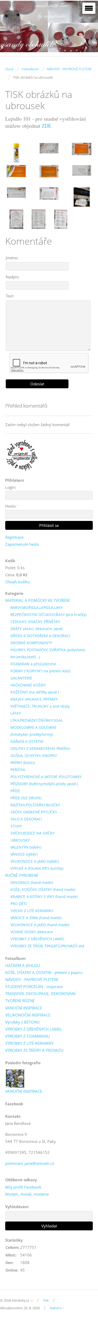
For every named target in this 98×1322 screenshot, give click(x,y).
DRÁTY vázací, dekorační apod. (37, 628)
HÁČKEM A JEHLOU (22, 965)
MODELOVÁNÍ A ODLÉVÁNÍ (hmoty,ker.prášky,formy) (33, 731)
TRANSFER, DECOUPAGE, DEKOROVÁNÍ (40, 993)
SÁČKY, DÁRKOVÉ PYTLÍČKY (33, 811)
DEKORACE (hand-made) (31, 882)
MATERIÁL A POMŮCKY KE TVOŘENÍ (37, 600)
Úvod (9, 69)
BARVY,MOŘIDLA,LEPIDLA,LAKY (36, 607)
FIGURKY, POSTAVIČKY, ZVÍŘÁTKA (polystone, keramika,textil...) (48, 653)
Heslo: (10, 506)
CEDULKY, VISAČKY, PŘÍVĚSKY (35, 621)
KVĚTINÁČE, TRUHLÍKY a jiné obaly (40, 706)
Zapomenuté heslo (22, 544)
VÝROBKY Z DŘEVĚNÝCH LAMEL (37, 938)
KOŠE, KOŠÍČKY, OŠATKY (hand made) (42, 889)
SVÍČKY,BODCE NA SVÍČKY (32, 833)
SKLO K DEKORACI (26, 818)
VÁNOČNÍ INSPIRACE (23, 1007)
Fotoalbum (30, 69)
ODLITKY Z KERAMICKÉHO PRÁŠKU (40, 748)
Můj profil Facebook (23, 1187)
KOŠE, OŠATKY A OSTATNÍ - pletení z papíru (44, 972)
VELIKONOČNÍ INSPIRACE (27, 1015)
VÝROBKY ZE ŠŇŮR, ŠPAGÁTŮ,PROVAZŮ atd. (47, 945)
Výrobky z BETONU (22, 1022)
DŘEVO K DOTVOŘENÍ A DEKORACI (40, 635)
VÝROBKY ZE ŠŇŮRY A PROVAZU (34, 1050)
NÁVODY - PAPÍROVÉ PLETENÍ (69, 69)
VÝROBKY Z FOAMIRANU (27, 1036)
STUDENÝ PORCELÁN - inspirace (34, 986)
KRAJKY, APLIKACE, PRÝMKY (34, 699)
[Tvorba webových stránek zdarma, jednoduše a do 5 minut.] (32, 1300)
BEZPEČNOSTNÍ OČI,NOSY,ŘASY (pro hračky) (48, 614)
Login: (10, 487)
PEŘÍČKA (17, 769)
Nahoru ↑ (57, 1308)
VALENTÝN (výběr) (25, 847)
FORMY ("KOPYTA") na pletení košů (40, 670)
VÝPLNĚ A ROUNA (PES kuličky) (36, 868)
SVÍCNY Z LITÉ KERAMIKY (31, 910)
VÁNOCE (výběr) (24, 854)
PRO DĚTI (18, 903)
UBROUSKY (20, 840)
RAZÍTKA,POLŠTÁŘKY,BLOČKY (35, 804)
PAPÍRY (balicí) (22, 762)
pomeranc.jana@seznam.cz (29, 1163)
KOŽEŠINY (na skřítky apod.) (34, 692)
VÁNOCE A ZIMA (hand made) (35, 917)
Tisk (46, 1300)
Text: (10, 295)
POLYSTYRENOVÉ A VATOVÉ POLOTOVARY (46, 776)
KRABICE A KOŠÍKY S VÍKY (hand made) (44, 896)
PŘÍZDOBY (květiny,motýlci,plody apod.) (44, 783)
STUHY (16, 826)
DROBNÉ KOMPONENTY (31, 642)
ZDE (46, 125)
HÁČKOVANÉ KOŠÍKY (28, 685)
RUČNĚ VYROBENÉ (21, 875)
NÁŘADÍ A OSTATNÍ (26, 741)
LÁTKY (15, 713)
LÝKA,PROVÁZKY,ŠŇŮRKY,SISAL (36, 720)
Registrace (14, 537)
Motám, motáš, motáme (27, 1194)
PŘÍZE (15, 790)
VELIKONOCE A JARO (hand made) (39, 924)
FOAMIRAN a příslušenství (33, 663)
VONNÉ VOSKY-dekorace (31, 931)
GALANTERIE (21, 677)
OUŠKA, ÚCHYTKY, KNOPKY (33, 755)
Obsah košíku (17, 581)
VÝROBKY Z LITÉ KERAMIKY (29, 1043)
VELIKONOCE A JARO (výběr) (34, 861)
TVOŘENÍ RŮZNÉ (20, 1000)
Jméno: (12, 257)
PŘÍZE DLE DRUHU (26, 797)
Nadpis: (12, 276)
